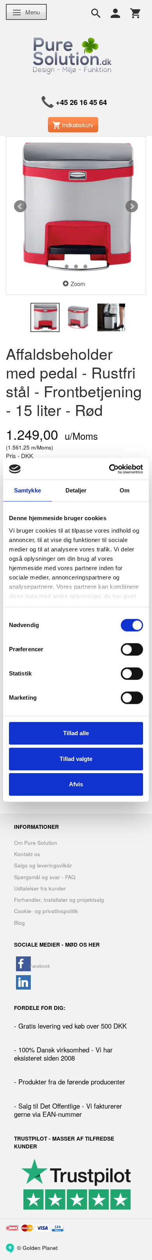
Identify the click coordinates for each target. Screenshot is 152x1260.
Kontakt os (27, 854)
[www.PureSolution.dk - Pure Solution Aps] (73, 54)
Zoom (78, 283)
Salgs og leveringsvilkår (43, 865)
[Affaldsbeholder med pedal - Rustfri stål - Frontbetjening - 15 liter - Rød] (76, 206)
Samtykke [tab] (27, 490)
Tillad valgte (76, 758)
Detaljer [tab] (76, 490)
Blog (19, 922)
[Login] (115, 12)
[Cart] (135, 12)
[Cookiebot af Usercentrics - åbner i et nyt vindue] (109, 469)
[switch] (132, 649)
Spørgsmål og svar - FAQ (45, 877)
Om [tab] (124, 490)
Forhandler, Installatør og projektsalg (59, 899)
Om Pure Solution (35, 842)
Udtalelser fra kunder (40, 888)
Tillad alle (76, 733)
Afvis (76, 784)
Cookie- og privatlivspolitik (46, 911)
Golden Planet (40, 1247)
